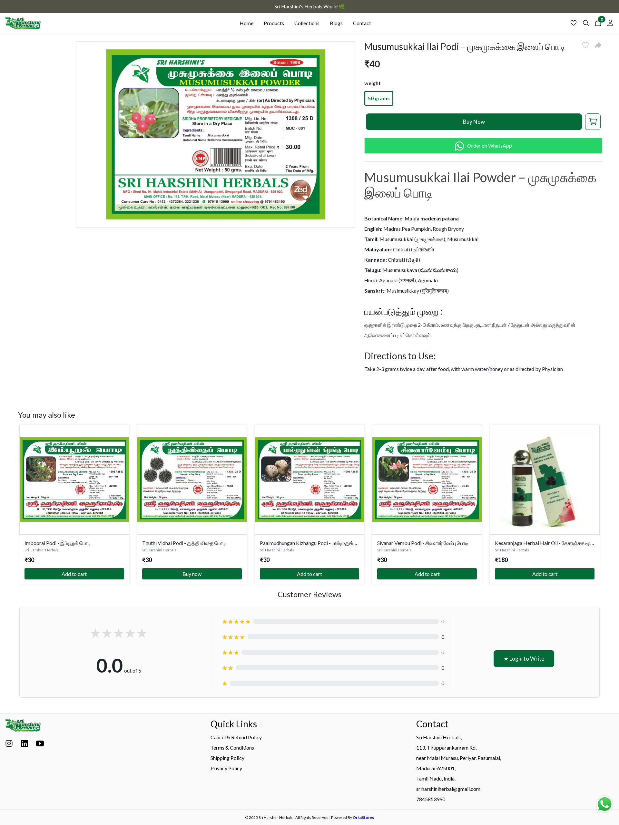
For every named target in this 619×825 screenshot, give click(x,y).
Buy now (191, 574)
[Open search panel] (585, 24)
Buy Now (474, 121)
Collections (306, 23)
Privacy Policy (226, 768)
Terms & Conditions (232, 747)
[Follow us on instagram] (9, 745)
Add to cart (74, 574)
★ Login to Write (524, 658)
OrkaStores (363, 817)
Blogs (336, 23)
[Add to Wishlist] (585, 45)
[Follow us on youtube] (40, 745)
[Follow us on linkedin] (24, 745)
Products (274, 23)
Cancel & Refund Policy (236, 737)
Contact (362, 23)
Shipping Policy (227, 758)
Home (246, 23)
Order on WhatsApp (489, 145)
